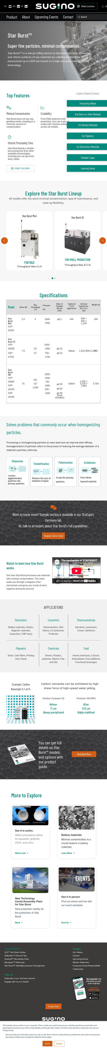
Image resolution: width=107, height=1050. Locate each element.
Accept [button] (47, 1043)
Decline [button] (59, 1043)
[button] (13, 17)
